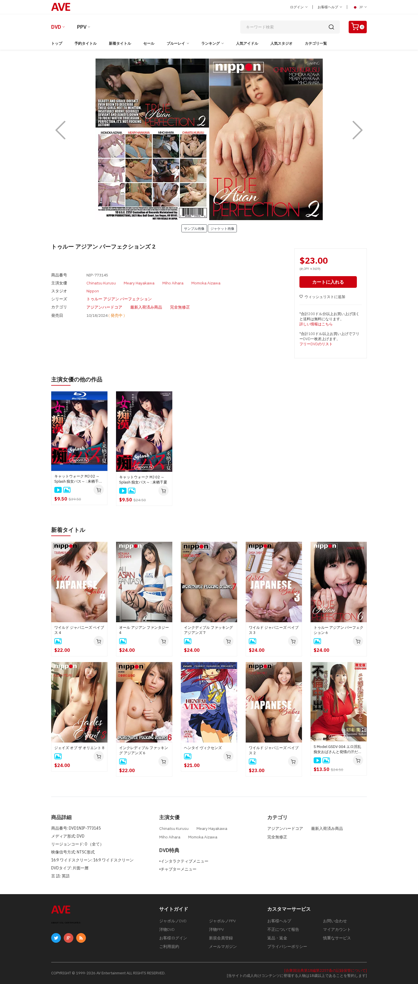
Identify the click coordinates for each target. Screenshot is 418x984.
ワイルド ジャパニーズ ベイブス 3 (274, 630)
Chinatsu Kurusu (101, 283)
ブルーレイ (176, 43)
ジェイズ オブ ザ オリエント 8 (79, 747)
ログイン (297, 7)
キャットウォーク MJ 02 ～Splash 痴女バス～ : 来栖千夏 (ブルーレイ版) (78, 479)
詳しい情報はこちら (316, 324)
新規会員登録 (221, 937)
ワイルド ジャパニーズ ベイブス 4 (79, 630)
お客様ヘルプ (328, 7)
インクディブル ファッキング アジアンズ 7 (208, 630)
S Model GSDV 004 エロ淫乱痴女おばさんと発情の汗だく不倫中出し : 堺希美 (338, 749)
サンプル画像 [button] (194, 228)
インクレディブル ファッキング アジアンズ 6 (143, 750)
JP (361, 7)
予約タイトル (86, 43)
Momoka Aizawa (205, 283)
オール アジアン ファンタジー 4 (144, 630)
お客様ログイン (173, 937)
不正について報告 (283, 929)
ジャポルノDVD (173, 920)
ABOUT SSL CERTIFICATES (65, 923)
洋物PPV (216, 929)
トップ (56, 43)
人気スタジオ (281, 43)
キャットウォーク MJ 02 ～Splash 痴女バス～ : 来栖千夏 (143, 480)
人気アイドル (247, 43)
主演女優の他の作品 (76, 379)
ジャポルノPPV (222, 920)
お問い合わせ (335, 920)
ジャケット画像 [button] (222, 228)
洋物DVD (167, 929)
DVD (56, 27)
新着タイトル (120, 43)
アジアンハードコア (104, 307)
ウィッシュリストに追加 (325, 296)
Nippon (92, 290)
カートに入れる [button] (328, 282)
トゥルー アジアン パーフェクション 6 (338, 630)
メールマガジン (223, 946)
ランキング (210, 43)
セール (148, 43)
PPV (81, 27)
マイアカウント (337, 929)
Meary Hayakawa (139, 283)
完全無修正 (180, 307)
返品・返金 (277, 937)
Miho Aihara (172, 283)
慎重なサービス (337, 937)
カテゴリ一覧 (316, 43)
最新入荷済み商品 (146, 307)
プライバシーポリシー (287, 946)
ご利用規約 (169, 946)
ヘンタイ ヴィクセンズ (203, 747)
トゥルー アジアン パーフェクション (119, 298)
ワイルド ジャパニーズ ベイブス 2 (274, 750)
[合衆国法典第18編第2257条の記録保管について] (325, 970)
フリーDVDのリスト (316, 344)
